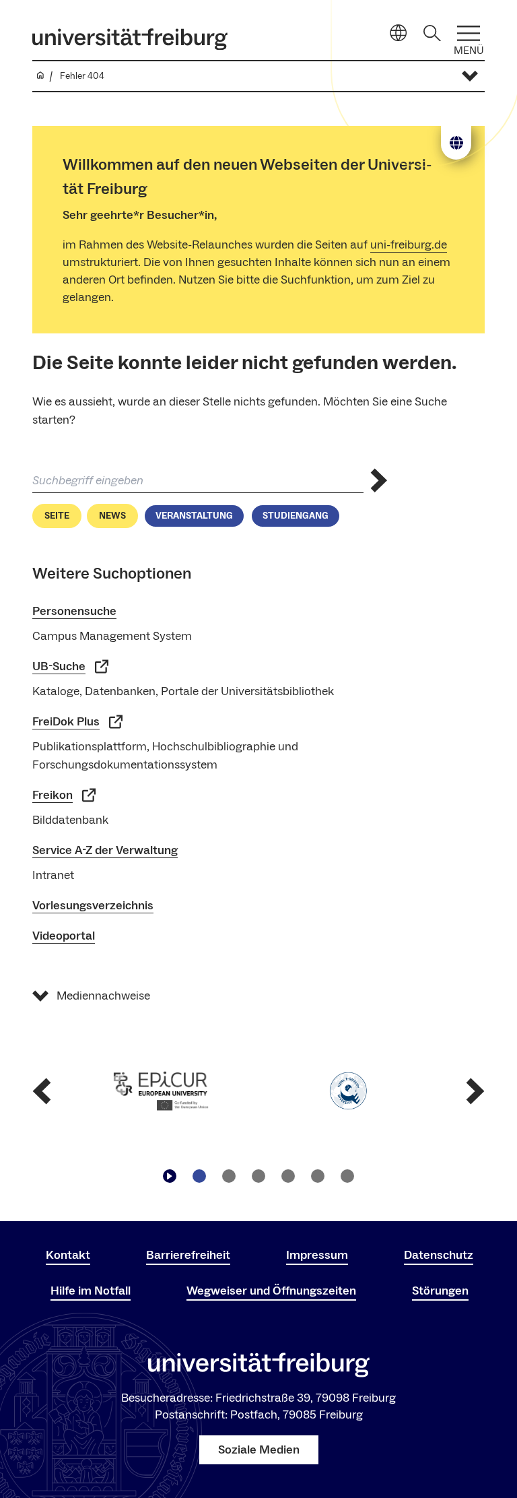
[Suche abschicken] (379, 480)
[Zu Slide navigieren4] (288, 1176)
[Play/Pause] (169, 1176)
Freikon (52, 795)
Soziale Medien (259, 1450)
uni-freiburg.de (408, 245)
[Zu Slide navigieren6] (347, 1176)
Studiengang (296, 516)
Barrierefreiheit (188, 1255)
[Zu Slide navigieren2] (229, 1176)
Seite (56, 516)
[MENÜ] (468, 33)
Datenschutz (438, 1255)
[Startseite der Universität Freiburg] (130, 39)
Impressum (317, 1255)
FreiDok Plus (66, 721)
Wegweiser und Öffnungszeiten (271, 1291)
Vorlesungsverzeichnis (92, 905)
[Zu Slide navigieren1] (199, 1176)
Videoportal (63, 936)
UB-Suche (58, 666)
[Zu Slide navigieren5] (318, 1176)
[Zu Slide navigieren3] (258, 1176)
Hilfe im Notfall (90, 1291)
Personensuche (74, 611)
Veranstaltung (194, 516)
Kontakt (68, 1255)
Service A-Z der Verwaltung (105, 850)
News (112, 516)
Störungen (440, 1291)
